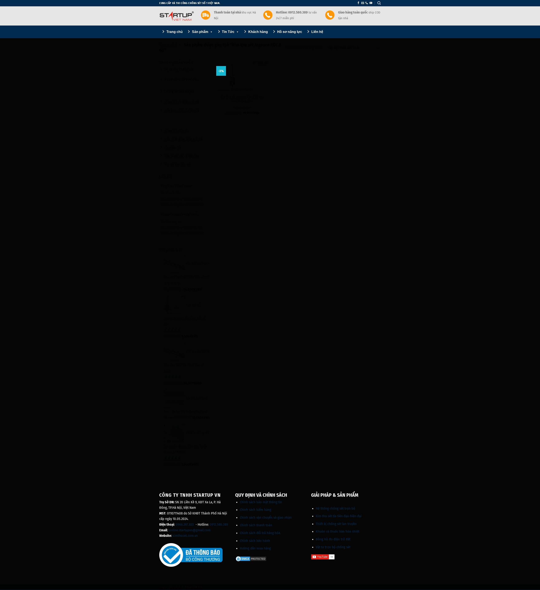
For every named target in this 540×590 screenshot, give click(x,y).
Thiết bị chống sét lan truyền (336, 524)
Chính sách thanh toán (256, 525)
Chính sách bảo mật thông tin (261, 502)
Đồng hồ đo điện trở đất (333, 539)
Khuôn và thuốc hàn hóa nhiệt (337, 531)
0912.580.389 (219, 524)
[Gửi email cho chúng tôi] (362, 3)
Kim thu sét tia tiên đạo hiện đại (339, 516)
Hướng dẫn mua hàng (255, 548)
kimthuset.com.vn (185, 535)
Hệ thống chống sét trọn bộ (335, 508)
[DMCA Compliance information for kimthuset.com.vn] (251, 558)
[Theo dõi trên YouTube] (371, 3)
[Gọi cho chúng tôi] (366, 3)
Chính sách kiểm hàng (255, 509)
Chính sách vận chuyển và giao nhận (266, 517)
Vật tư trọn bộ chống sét (333, 547)
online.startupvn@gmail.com (190, 530)
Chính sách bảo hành (255, 541)
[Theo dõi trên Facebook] (358, 3)
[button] (379, 3)
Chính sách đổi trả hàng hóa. (260, 533)
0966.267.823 (185, 524)
